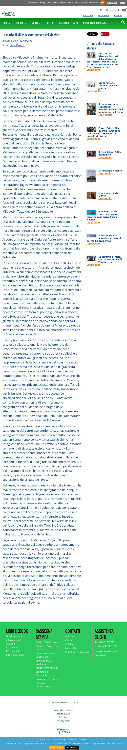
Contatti (118, 15)
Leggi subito (94, 69)
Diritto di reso (63, 713)
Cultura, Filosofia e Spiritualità (46, 655)
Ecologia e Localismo (47, 679)
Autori (50, 23)
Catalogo (70, 644)
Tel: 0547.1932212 (105, 642)
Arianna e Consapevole (13, 649)
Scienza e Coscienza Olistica (47, 647)
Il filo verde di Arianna (13, 642)
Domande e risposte (106, 651)
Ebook (19, 23)
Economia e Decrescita (42, 673)
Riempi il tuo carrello (110, 10)
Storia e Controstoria (47, 642)
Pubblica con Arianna (95, 23)
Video (35, 23)
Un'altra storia (14, 636)
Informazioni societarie (63, 710)
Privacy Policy (56, 747)
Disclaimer (63, 717)
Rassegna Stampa (68, 23)
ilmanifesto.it (17, 45)
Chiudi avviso (72, 747)
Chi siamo (88, 15)
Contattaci (100, 655)
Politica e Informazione (43, 684)
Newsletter (103, 15)
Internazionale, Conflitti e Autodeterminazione (47, 664)
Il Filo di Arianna (15, 654)
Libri (5, 23)
